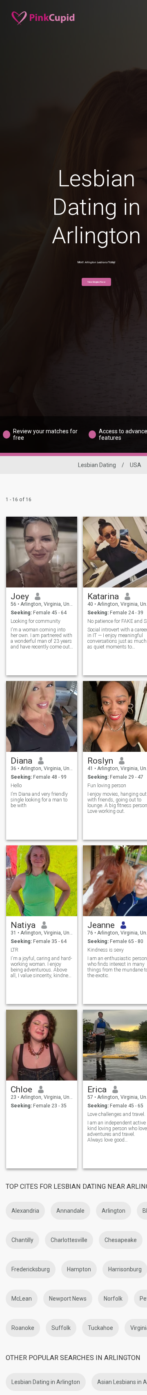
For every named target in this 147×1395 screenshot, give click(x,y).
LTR (14, 950)
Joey (20, 596)
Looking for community (35, 621)
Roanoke (22, 1328)
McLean (21, 1298)
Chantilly (22, 1240)
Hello (16, 785)
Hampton (79, 1269)
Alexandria (25, 1210)
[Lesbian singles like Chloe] (41, 1045)
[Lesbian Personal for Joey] (41, 552)
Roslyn (100, 761)
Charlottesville (69, 1240)
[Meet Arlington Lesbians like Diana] (41, 716)
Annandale (70, 1210)
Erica (97, 1089)
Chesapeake (121, 1240)
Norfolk (113, 1298)
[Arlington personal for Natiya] (41, 880)
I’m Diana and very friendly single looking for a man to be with (39, 799)
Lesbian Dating (97, 465)
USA (135, 465)
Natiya (23, 925)
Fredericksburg (30, 1269)
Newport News (68, 1298)
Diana (21, 761)
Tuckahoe (100, 1328)
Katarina (103, 596)
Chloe (21, 1089)
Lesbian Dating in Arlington (45, 1382)
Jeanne (101, 925)
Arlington (113, 1210)
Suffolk (61, 1328)
